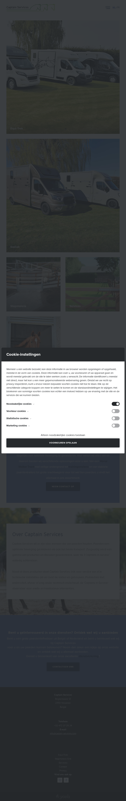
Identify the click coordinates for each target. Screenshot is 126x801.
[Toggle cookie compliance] (116, 411)
